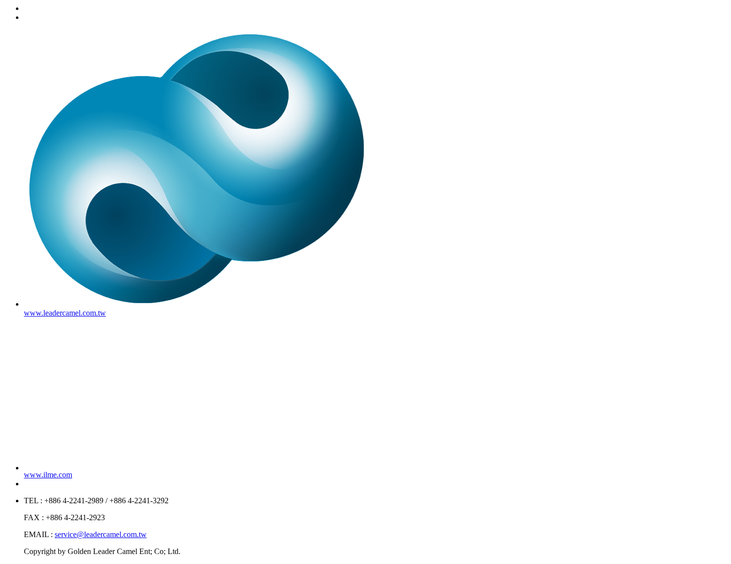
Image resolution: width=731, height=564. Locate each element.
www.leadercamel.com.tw (65, 313)
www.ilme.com (48, 474)
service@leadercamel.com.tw (101, 534)
